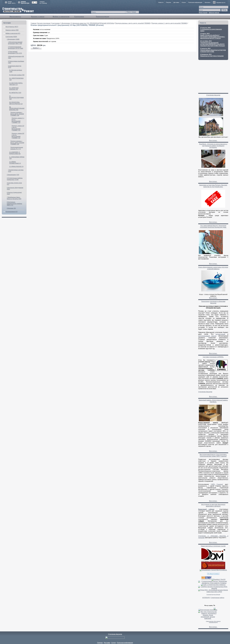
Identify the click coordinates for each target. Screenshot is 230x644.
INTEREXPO (206, 597)
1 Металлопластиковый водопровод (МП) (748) (15, 42)
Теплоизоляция (102, 17)
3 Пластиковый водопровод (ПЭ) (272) (15, 52)
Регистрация (203, 12)
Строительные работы (217, 597)
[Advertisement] (112, 59)
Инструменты (15, 17)
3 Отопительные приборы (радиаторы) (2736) (15, 178)
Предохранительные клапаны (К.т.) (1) (16, 148)
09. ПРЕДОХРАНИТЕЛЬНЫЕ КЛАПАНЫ (100, 23)
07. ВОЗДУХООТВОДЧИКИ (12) (16, 97)
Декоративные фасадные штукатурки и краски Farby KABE (213, 50)
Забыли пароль (214, 12)
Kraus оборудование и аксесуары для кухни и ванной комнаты (213, 268)
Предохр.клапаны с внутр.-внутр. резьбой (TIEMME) (132, 23)
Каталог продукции (43, 23)
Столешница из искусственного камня (211, 30)
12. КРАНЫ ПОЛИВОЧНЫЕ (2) (15, 162)
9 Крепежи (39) (11, 208)
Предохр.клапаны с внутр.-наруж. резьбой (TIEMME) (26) (17, 142)
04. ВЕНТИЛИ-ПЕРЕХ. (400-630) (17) (16, 83)
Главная (33, 23)
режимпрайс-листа (11, 2)
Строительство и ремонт (18, 10)
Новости (160, 2)
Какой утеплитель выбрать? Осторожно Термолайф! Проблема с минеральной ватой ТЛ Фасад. (212, 36)
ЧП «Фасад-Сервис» (213, 573)
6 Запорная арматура (78, 23)
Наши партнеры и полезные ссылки (213, 546)
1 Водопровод (65, 23)
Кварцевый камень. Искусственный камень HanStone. (213, 401)
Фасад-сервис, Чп (209, 605)
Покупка (168, 2)
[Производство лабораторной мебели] (213, 569)
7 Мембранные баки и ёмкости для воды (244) (14, 197)
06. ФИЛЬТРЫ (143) (15, 92)
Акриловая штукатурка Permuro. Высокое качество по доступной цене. (213, 186)
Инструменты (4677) (12, 26)
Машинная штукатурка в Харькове (212, 56)
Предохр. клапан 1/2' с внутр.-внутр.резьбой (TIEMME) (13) (18, 128)
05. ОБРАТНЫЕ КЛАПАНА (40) (14, 88)
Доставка (176, 2)
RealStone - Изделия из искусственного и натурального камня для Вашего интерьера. (213, 145)
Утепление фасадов (213, 95)
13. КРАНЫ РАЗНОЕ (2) (16, 166)
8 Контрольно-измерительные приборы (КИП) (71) (14, 203)
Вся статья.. (213, 140)
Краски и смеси (37, 17)
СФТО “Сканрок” (217, 484)
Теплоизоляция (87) (12, 211)
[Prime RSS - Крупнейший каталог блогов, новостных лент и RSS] (213, 592)
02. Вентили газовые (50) (16, 75)
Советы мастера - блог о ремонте (213, 621)
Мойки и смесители (61, 17)
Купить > (36, 48)
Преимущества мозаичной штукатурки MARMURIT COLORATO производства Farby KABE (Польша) (212, 44)
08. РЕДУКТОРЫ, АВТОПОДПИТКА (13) (16, 102)
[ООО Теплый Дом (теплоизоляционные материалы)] (213, 561)
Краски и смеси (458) (12, 30)
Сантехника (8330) (11, 36)
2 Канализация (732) (13, 174)
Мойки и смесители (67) (13, 33)
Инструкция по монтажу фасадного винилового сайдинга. (213, 505)
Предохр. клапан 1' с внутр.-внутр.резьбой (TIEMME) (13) (18, 120)
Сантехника (79, 17)
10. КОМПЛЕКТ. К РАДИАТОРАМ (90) (15, 152)
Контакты (207, 2)
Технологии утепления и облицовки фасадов (213, 302)
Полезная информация (195, 2)
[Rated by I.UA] (115, 638)
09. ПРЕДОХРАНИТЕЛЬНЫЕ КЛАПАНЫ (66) (16, 108)
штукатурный (220, 334)
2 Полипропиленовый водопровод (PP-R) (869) (15, 47)
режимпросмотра (25, 2)
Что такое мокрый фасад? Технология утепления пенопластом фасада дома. (213, 226)
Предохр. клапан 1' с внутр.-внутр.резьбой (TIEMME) (169, 23)
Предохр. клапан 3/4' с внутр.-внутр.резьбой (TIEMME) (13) (18, 136)
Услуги (184, 2)
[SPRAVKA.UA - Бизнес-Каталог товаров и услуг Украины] (207, 608)
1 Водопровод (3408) (13, 39)
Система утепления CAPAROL (213, 357)
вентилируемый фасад (207, 336)
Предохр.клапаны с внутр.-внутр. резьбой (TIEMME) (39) (17, 114)
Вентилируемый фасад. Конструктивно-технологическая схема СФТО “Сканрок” (213, 455)
